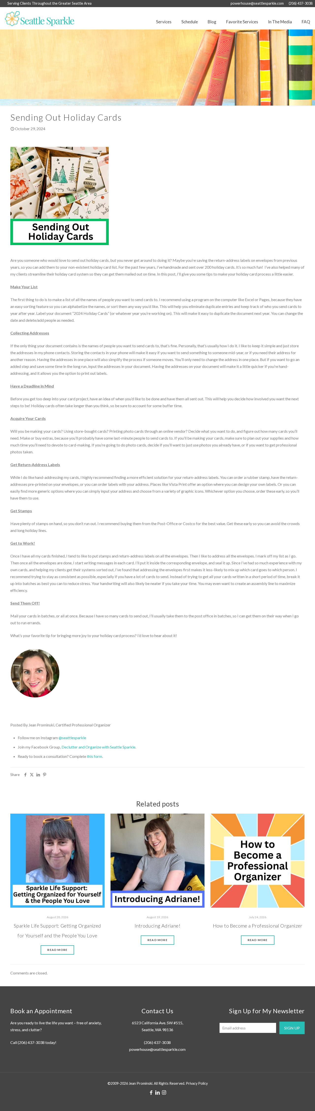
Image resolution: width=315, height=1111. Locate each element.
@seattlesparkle (72, 737)
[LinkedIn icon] (157, 1092)
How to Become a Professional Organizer (257, 926)
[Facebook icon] (151, 1092)
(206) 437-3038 (301, 3)
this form (94, 756)
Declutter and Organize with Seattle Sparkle (98, 747)
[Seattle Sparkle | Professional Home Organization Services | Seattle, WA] (37, 18)
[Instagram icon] (163, 1092)
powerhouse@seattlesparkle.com (257, 3)
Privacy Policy (197, 1083)
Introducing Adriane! (157, 926)
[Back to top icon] (291, 1101)
